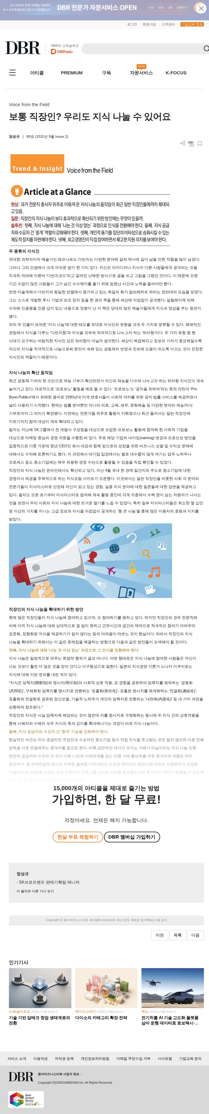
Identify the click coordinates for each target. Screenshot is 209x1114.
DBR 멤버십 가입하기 (131, 837)
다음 (195, 935)
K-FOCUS (176, 72)
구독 (106, 72)
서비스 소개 (16, 1058)
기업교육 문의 (192, 24)
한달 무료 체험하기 (78, 837)
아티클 (37, 72)
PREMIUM (72, 72)
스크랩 (199, 144)
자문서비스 (141, 72)
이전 (160, 935)
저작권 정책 (64, 1058)
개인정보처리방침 (95, 1058)
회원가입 (149, 24)
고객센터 (168, 24)
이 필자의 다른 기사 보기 (35, 891)
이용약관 (40, 1058)
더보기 (183, 143)
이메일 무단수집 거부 (133, 1058)
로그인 (132, 24)
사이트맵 (165, 1058)
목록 (178, 935)
